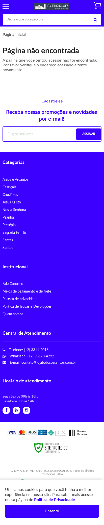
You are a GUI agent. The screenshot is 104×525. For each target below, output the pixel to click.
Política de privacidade (20, 299)
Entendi (52, 511)
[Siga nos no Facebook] (6, 410)
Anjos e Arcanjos (15, 179)
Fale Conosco (13, 284)
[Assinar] (88, 134)
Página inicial (14, 35)
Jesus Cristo (12, 202)
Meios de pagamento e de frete (27, 291)
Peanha (8, 217)
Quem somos (13, 314)
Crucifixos (10, 195)
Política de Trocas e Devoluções (27, 306)
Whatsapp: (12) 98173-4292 (31, 356)
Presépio (9, 225)
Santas (8, 240)
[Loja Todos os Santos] (51, 6)
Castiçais (9, 187)
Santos (8, 248)
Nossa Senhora (14, 210)
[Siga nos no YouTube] (16, 410)
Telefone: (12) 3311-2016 (28, 350)
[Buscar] (95, 19)
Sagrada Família (15, 232)
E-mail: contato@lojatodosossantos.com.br (42, 362)
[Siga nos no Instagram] (26, 410)
